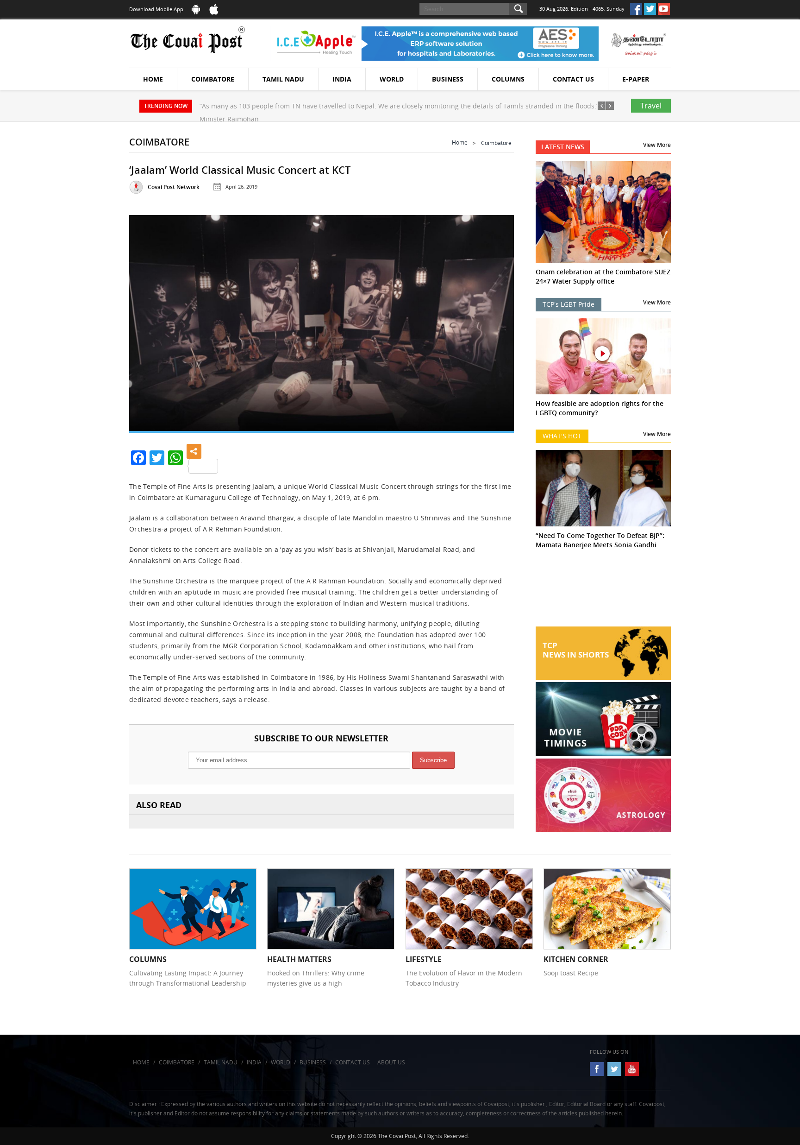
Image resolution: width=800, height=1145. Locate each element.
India (341, 79)
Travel (651, 106)
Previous (147, 320)
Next (495, 320)
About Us (391, 1062)
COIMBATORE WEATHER (603, 591)
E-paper (635, 79)
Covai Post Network (174, 187)
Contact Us (573, 79)
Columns (508, 79)
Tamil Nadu (283, 79)
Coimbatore (212, 79)
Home (153, 79)
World (392, 79)
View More (657, 145)
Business (447, 79)
